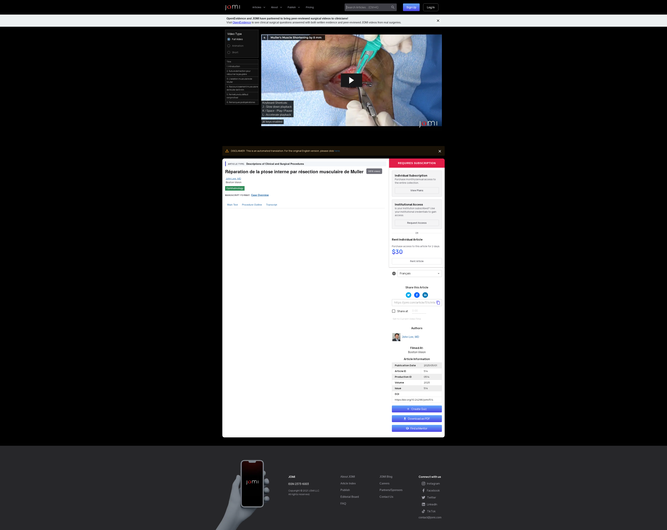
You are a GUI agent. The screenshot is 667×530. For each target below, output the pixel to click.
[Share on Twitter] (408, 295)
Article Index (348, 483)
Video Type (234, 34)
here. (337, 150)
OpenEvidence (242, 22)
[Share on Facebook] (417, 295)
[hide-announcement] (438, 21)
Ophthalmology (235, 188)
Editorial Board (349, 496)
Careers (384, 483)
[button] (351, 80)
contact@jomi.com (430, 517)
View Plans (416, 190)
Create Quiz (419, 409)
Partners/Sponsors (391, 490)
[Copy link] (438, 303)
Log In (431, 7)
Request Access (417, 222)
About (274, 7)
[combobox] (367, 7)
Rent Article (417, 261)
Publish (292, 7)
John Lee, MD (410, 336)
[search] (392, 7)
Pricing (310, 7)
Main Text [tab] (232, 204)
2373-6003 (302, 484)
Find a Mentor (418, 428)
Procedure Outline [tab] (252, 204)
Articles (256, 7)
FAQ (343, 503)
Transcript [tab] (271, 204)
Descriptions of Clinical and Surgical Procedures (275, 163)
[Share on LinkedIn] (425, 295)
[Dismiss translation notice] (439, 151)
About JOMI (347, 476)
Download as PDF (419, 419)
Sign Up (411, 7)
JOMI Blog (386, 476)
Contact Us (386, 496)
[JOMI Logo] (232, 7)
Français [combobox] (405, 273)
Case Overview (260, 195)
